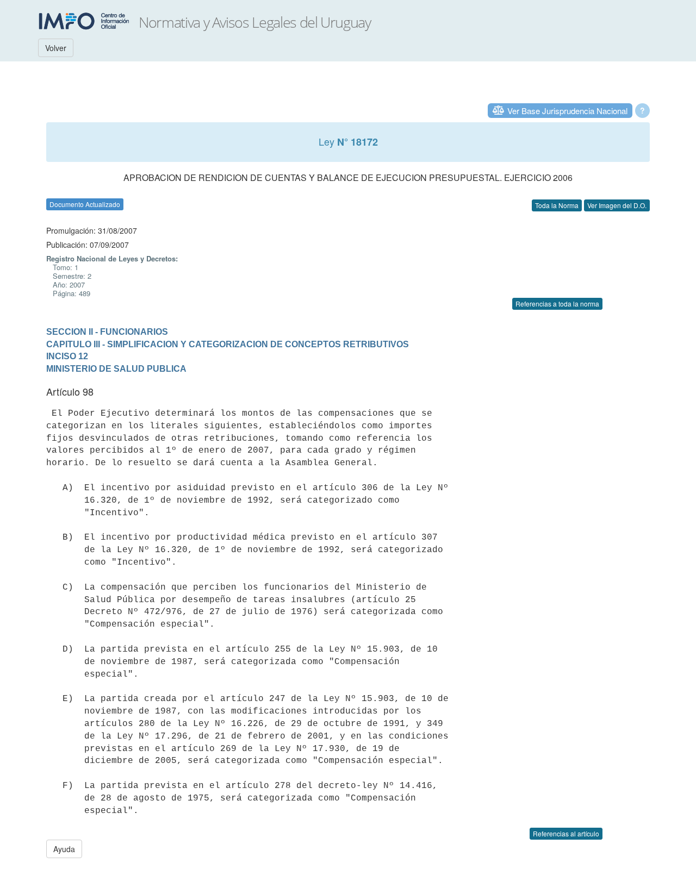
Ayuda (64, 848)
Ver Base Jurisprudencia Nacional (567, 110)
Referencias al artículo (566, 833)
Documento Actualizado (84, 204)
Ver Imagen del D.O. (617, 205)
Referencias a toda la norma (557, 303)
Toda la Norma (557, 205)
